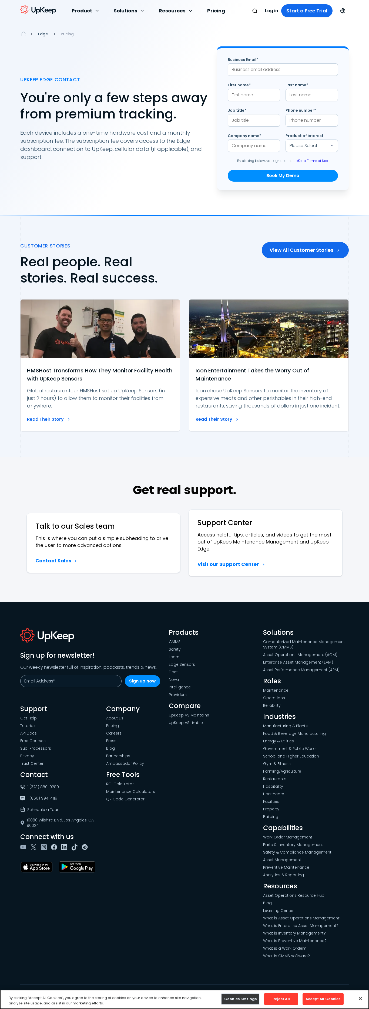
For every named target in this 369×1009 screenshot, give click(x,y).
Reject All (281, 998)
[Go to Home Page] (38, 9)
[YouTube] (24, 847)
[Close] (360, 998)
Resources (172, 10)
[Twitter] (35, 847)
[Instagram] (45, 847)
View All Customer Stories (301, 250)
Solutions (125, 10)
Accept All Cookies (323, 998)
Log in (271, 11)
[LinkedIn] (65, 847)
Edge (43, 34)
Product (82, 10)
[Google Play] (78, 867)
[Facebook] (55, 847)
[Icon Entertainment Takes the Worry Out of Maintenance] (268, 365)
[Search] (255, 11)
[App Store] (37, 867)
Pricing (216, 10)
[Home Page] (23, 34)
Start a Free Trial (306, 10)
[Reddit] (86, 847)
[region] (184, 999)
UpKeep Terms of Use (310, 160)
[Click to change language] (343, 11)
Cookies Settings (240, 998)
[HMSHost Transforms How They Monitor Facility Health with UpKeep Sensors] (100, 365)
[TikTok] (76, 847)
